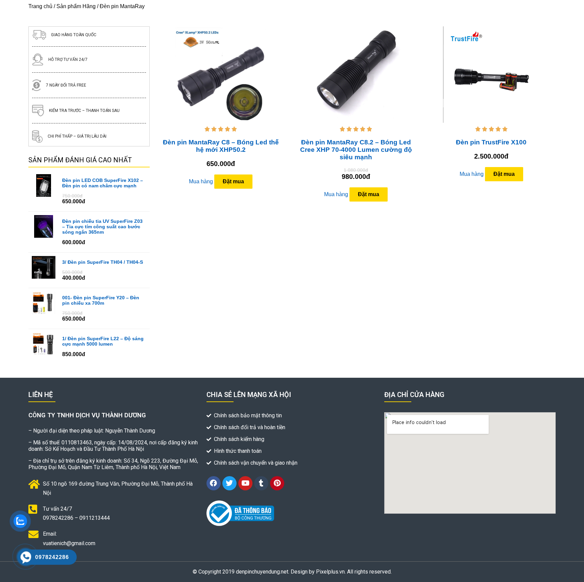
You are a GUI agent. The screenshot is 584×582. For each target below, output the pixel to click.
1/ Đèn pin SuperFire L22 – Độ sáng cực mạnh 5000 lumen (103, 341)
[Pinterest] (277, 483)
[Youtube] (245, 483)
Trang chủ (40, 6)
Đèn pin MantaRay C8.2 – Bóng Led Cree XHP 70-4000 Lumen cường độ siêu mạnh (356, 150)
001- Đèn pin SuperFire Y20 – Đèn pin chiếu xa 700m (100, 300)
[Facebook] (213, 483)
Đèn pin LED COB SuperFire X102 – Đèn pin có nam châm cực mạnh (102, 183)
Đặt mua (233, 181)
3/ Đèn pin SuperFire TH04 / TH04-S (102, 262)
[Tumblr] (261, 483)
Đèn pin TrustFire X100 (491, 142)
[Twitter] (229, 483)
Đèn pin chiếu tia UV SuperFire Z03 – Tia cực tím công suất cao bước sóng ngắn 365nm (102, 226)
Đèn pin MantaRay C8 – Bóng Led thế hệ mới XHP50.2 (221, 146)
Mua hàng (201, 181)
